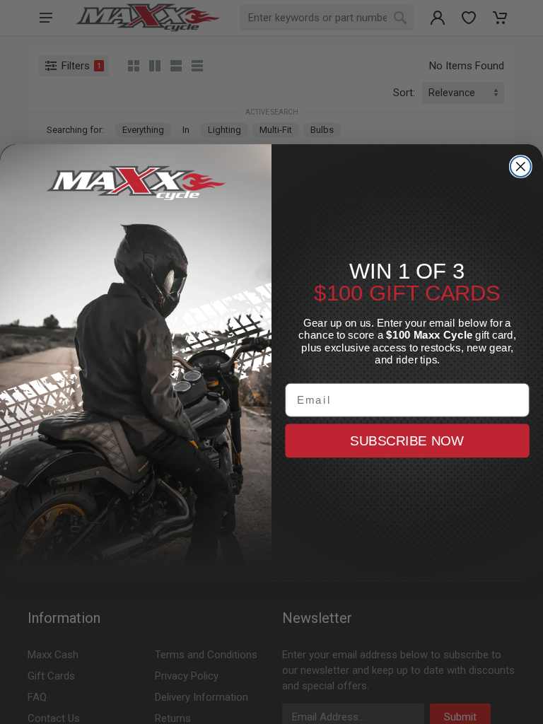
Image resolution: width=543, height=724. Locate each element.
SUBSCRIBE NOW (407, 440)
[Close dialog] (520, 166)
